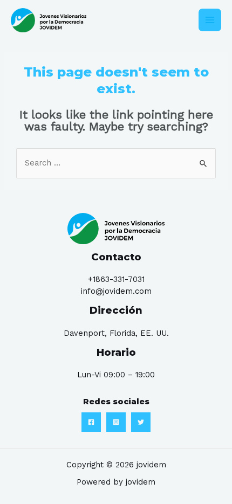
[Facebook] (91, 422)
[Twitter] (141, 422)
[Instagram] (116, 422)
